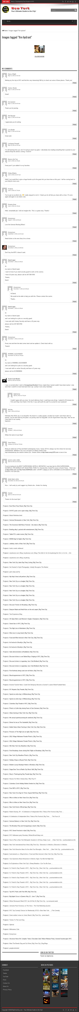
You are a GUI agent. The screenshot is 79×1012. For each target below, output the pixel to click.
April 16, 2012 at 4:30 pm (14, 380)
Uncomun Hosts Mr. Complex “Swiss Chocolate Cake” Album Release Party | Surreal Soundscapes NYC (40, 939)
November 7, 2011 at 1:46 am (15, 261)
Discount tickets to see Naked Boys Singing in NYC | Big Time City (29, 656)
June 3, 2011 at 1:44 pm (14, 160)
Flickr (4, 980)
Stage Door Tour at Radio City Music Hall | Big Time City (26, 769)
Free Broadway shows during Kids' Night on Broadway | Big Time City (30, 750)
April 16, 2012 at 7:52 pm (20, 395)
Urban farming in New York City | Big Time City (23, 713)
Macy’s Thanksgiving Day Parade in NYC (22, 1)
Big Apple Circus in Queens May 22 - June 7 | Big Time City (27, 896)
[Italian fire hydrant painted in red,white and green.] (39, 49)
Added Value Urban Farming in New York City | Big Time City (27, 727)
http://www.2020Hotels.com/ (27, 469)
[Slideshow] (39, 56)
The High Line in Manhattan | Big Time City (22, 628)
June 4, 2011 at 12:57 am (14, 174)
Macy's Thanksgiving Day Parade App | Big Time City (25, 774)
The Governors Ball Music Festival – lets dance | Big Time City (28, 525)
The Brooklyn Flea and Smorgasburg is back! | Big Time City (27, 826)
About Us (6, 986)
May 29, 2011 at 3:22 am (14, 145)
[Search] (75, 10)
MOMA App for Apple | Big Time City (20, 539)
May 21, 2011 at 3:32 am (14, 75)
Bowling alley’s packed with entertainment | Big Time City (26, 529)
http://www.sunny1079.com (50, 452)
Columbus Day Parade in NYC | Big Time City (23, 703)
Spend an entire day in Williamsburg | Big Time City (24, 694)
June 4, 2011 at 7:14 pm (14, 190)
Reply (74, 82)
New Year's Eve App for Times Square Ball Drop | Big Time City (28, 793)
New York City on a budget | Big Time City (21, 581)
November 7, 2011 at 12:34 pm (21, 288)
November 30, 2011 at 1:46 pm (15, 355)
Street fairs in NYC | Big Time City (19, 623)
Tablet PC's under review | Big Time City (21, 534)
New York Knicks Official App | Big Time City (22, 807)
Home (6, 30)
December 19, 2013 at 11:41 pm (16, 480)
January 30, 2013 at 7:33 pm (15, 444)
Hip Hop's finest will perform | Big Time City (22, 576)
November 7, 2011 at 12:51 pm (15, 338)
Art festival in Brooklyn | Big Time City (20, 642)
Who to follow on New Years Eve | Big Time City (23, 797)
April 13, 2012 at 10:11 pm (14, 494)
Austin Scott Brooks (14, 379)
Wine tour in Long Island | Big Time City (21, 633)
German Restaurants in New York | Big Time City (23, 520)
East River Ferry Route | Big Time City (20, 506)
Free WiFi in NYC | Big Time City (19, 788)
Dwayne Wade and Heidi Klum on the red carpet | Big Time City (28, 609)
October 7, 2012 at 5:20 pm (15, 430)
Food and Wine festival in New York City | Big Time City (26, 637)
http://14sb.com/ (11, 469)
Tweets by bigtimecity (46, 956)
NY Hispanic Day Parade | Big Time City (21, 689)
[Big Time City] (19, 11)
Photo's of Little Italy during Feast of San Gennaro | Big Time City (28, 708)
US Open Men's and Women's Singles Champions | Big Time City (28, 619)
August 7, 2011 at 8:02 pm (14, 220)
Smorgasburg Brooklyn (31, 385)
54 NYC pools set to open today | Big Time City (23, 510)
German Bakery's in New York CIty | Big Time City (24, 821)
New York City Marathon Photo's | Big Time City (23, 755)
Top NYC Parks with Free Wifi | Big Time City (22, 891)
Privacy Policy (7, 989)
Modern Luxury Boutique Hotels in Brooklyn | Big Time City (26, 764)
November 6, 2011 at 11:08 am (15, 247)
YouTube (5, 976)
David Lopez (11, 260)
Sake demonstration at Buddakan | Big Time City (23, 652)
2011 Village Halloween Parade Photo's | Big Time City (25, 736)
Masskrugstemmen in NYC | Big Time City (22, 675)
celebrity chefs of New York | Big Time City (22, 543)
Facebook (6, 970)
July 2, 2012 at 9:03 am (14, 411)
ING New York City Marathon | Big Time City (22, 746)
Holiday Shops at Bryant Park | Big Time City (22, 760)
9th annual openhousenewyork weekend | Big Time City (25, 717)
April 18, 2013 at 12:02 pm (14, 461)
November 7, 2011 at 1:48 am (15, 308)
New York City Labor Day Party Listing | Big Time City (25, 562)
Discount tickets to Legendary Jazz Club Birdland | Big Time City (28, 661)
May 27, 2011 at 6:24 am (14, 89)
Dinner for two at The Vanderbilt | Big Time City (23, 722)
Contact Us (6, 983)
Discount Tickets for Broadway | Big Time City (23, 605)
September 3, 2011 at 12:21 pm (16, 233)
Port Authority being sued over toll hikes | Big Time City (25, 670)
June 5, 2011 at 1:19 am (14, 206)
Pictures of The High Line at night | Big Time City (24, 732)
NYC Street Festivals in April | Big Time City (22, 830)
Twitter (5, 973)
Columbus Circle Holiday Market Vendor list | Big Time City (26, 783)
